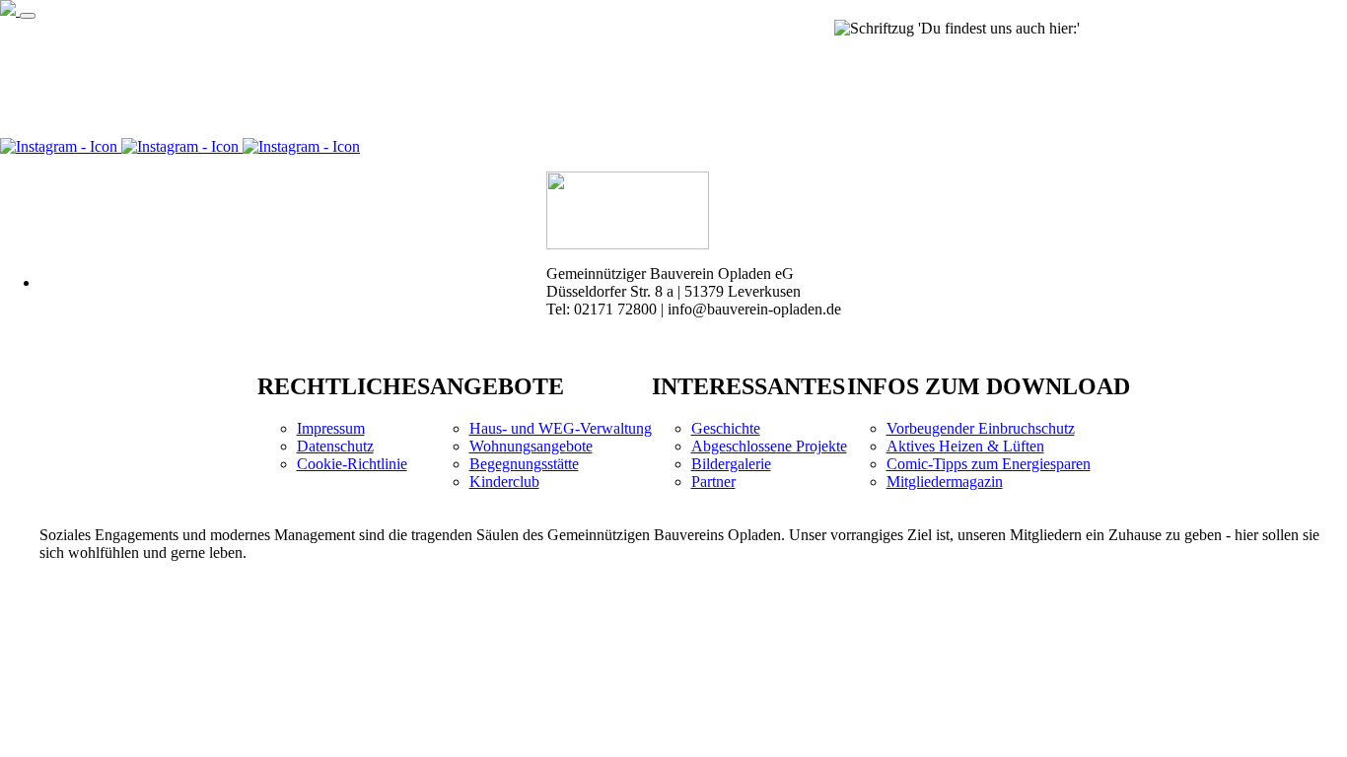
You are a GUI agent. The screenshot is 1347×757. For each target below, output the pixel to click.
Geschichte (725, 428)
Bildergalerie (731, 463)
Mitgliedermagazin (944, 481)
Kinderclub (504, 481)
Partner (713, 481)
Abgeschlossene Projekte (769, 446)
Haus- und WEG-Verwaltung (560, 428)
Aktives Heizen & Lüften (965, 446)
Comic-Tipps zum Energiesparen (988, 463)
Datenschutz (335, 446)
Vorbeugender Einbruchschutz (980, 428)
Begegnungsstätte (524, 463)
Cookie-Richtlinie (352, 463)
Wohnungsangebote (531, 446)
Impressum (331, 428)
